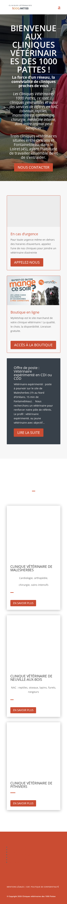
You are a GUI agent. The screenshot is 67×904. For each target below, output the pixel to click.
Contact (15, 857)
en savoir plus (23, 603)
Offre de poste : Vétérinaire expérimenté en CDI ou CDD (33, 373)
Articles (14, 852)
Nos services (17, 849)
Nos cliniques (18, 847)
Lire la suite (28, 432)
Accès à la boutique (33, 344)
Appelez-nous (27, 262)
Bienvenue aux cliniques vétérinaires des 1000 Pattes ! (33, 48)
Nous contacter (33, 167)
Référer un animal (21, 854)
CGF (27, 887)
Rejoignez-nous (19, 862)
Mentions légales (15, 887)
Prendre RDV (17, 859)
